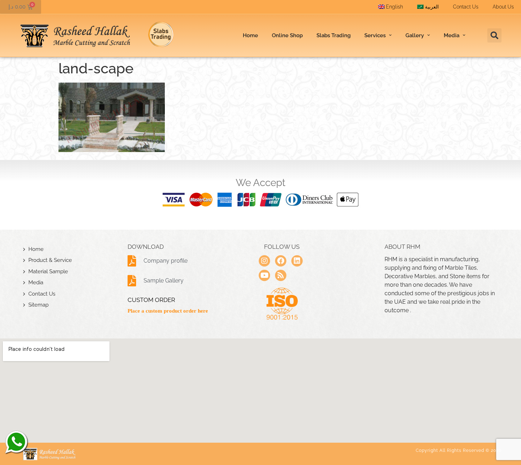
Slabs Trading (333, 35)
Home (250, 35)
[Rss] (280, 275)
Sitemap (38, 305)
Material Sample (48, 271)
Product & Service (50, 260)
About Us (503, 7)
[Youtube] (264, 275)
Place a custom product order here (168, 311)
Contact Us (465, 7)
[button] (494, 35)
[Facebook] (280, 261)
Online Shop (287, 35)
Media (35, 282)
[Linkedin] (297, 261)
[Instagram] (264, 261)
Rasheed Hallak (16, 442)
